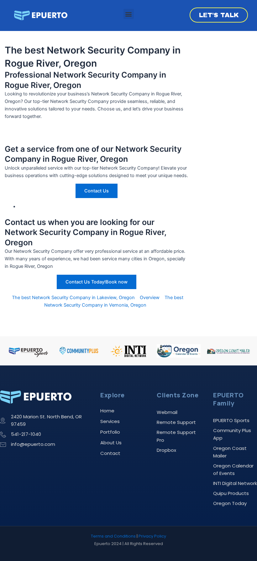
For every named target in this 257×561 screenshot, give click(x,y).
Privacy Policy (152, 536)
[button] (128, 14)
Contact (110, 453)
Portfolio (110, 432)
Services (110, 421)
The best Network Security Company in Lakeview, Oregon (73, 297)
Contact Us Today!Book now (97, 282)
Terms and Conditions (113, 536)
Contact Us (96, 191)
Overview (150, 297)
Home (107, 410)
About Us (111, 442)
